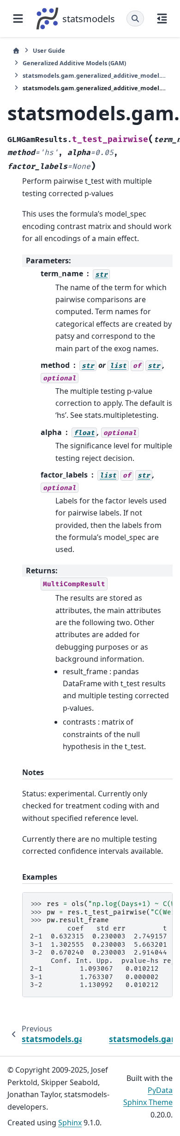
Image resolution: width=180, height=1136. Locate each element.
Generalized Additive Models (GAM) (74, 63)
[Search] (135, 18)
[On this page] (162, 18)
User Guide (49, 50)
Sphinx (70, 1122)
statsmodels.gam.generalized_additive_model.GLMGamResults (95, 75)
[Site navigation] (18, 18)
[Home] (16, 51)
